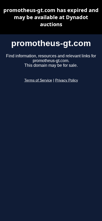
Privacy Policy (66, 80)
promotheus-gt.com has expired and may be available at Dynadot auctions (51, 17)
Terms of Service (38, 80)
